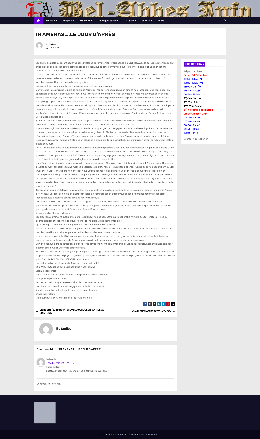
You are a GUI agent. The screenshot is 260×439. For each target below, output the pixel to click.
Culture (130, 20)
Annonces (85, 20)
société (146, 20)
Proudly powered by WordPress (115, 434)
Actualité (50, 20)
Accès (161, 20)
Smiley (52, 44)
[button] (225, 20)
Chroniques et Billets (108, 20)
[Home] (38, 20)
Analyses (67, 20)
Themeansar (153, 434)
